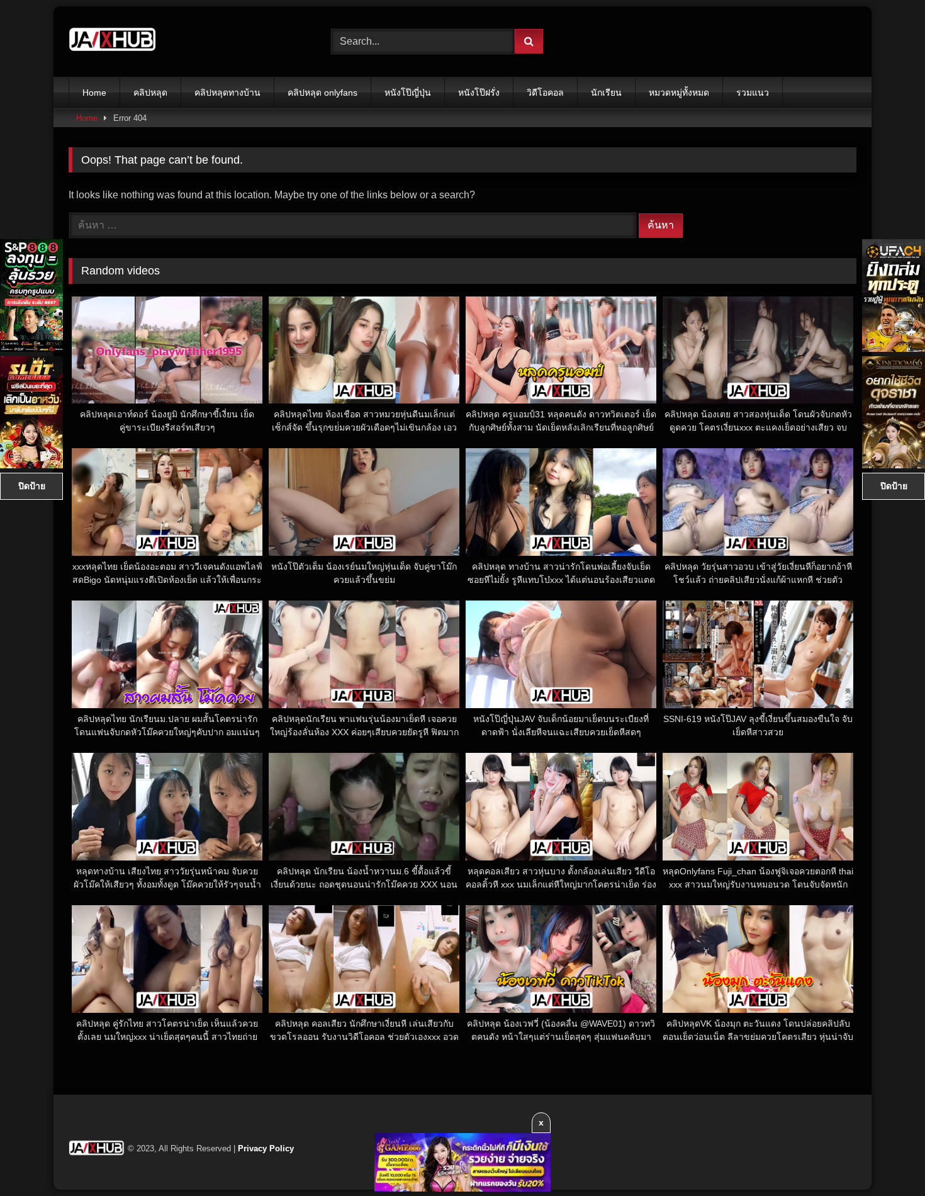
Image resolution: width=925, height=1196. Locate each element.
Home (94, 92)
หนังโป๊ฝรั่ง (479, 92)
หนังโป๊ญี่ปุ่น (407, 92)
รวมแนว (752, 92)
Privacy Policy (266, 1148)
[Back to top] (886, 1158)
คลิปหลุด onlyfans (322, 92)
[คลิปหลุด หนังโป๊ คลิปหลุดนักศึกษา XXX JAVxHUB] (113, 41)
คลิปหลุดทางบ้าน (227, 92)
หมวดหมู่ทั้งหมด (679, 92)
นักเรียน (606, 92)
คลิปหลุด (150, 92)
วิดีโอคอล (545, 92)
